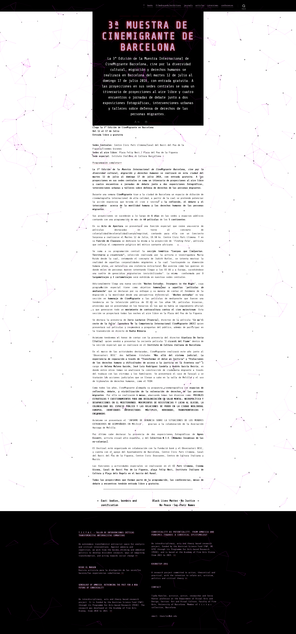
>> (136, 556)
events (136, 15)
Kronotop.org (159, 564)
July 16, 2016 (154, 122)
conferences (227, 5)
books (150, 5)
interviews (212, 5)
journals (188, 5)
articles (200, 5)
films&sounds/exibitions (168, 5)
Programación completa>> (107, 162)
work (174, 15)
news (168, 15)
